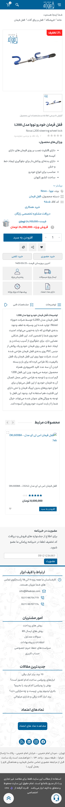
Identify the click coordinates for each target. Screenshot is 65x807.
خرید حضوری (48, 256)
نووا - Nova (47, 191)
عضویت (50, 561)
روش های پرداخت (32, 626)
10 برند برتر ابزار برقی (32, 674)
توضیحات (51, 304)
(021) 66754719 (30, 598)
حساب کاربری (32, 653)
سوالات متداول (32, 637)
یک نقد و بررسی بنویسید (26, 136)
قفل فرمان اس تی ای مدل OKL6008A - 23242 (33, 486)
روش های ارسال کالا (32, 631)
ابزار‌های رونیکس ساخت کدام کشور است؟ (32, 680)
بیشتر (58, 186)
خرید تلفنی (17, 256)
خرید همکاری (32, 207)
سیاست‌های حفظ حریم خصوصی (32, 648)
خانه (59, 20)
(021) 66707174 (30, 604)
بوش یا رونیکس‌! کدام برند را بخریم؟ (32, 685)
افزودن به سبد (23, 237)
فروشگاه (50, 20)
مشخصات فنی (21, 304)
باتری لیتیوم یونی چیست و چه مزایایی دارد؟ (32, 691)
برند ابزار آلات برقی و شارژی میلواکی (32, 697)
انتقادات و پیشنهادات (32, 642)
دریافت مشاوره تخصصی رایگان (32, 214)
